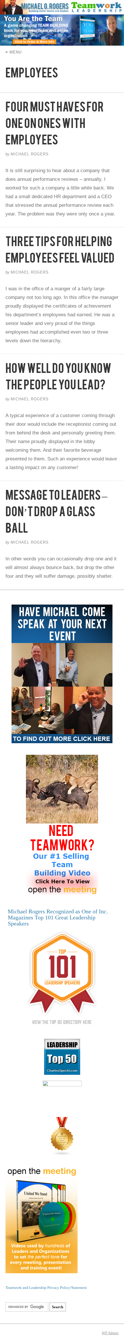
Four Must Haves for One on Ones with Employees (54, 126)
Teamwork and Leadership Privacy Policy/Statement (46, 1287)
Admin (110, 1333)
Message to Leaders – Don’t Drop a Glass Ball (56, 514)
